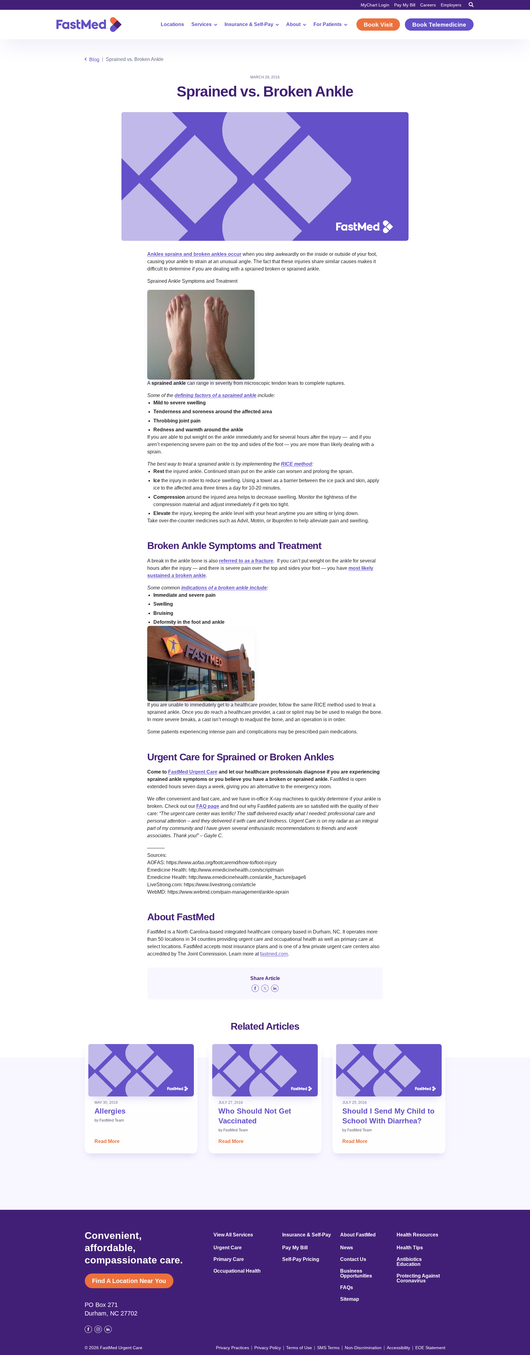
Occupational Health (237, 1271)
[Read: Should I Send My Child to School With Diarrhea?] (389, 1070)
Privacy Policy (267, 1348)
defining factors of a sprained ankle (215, 395)
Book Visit (378, 24)
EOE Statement (430, 1348)
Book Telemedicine (439, 24)
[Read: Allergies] (141, 1070)
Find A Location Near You (129, 1280)
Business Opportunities (356, 1273)
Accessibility (398, 1348)
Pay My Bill (404, 5)
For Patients (327, 24)
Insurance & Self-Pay (249, 24)
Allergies (109, 1111)
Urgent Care (227, 1247)
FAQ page (207, 806)
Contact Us (353, 1259)
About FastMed (358, 1234)
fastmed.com (274, 953)
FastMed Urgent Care (192, 771)
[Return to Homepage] (88, 24)
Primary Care (228, 1259)
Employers (451, 5)
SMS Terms (328, 1348)
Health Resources (417, 1234)
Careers (428, 5)
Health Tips (410, 1247)
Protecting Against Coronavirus (418, 1278)
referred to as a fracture (246, 560)
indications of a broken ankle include (224, 587)
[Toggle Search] (471, 4)
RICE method (296, 464)
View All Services (233, 1234)
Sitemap (349, 1299)
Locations (172, 24)
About (293, 24)
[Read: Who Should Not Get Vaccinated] (265, 1070)
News (346, 1247)
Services (201, 24)
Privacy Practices (232, 1348)
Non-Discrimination (363, 1348)
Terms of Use (299, 1348)
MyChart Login (375, 5)
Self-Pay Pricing (300, 1259)
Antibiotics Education (409, 1262)
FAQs (346, 1287)
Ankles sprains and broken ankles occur (194, 254)
